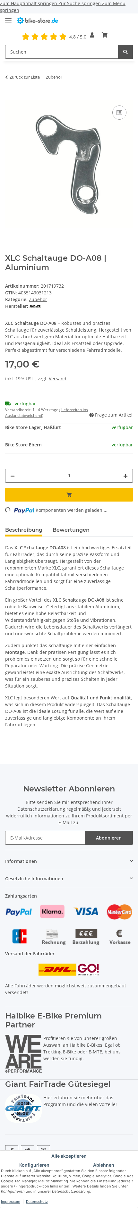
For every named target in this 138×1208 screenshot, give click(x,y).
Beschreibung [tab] (23, 530)
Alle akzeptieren (69, 1156)
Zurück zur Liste (25, 77)
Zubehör (38, 299)
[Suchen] (125, 52)
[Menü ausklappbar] (8, 17)
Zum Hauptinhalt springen (29, 3)
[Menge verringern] (12, 475)
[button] (92, 35)
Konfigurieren (34, 1165)
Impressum (10, 1201)
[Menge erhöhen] (125, 475)
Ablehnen (103, 1165)
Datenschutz (37, 1201)
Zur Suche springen (80, 3)
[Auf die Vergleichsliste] (119, 113)
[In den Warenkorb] (10, 96)
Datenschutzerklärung (41, 809)
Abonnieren (109, 838)
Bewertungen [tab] (71, 530)
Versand (57, 379)
